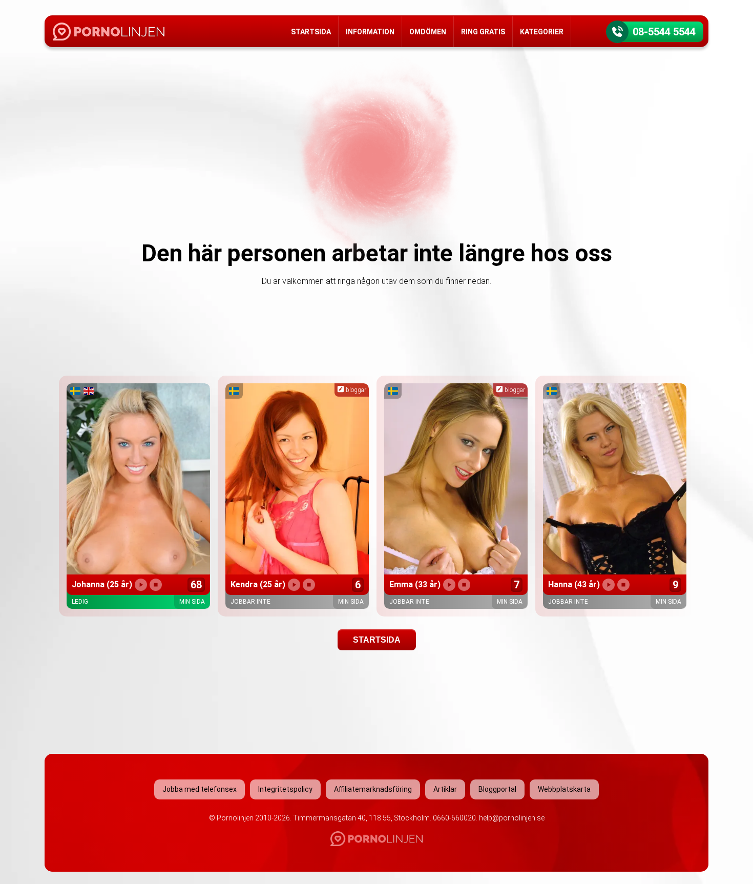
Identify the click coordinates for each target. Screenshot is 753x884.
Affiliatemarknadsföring (373, 789)
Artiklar (445, 789)
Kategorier (541, 32)
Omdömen (427, 32)
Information (370, 32)
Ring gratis (483, 32)
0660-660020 (454, 818)
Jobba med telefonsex (199, 789)
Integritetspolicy (285, 789)
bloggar (355, 390)
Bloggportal (497, 789)
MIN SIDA (192, 601)
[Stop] (156, 585)
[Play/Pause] (141, 585)
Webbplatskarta (564, 789)
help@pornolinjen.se (512, 818)
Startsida (311, 32)
